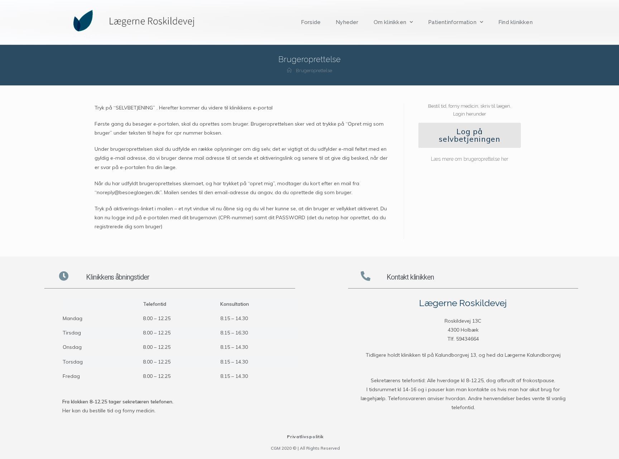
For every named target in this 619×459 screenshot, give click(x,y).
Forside (311, 22)
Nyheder (347, 22)
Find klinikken (515, 22)
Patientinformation (452, 22)
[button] (469, 135)
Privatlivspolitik (305, 436)
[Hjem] (289, 70)
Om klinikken (390, 22)
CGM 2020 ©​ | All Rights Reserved (305, 448)
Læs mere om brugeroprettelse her (469, 159)
